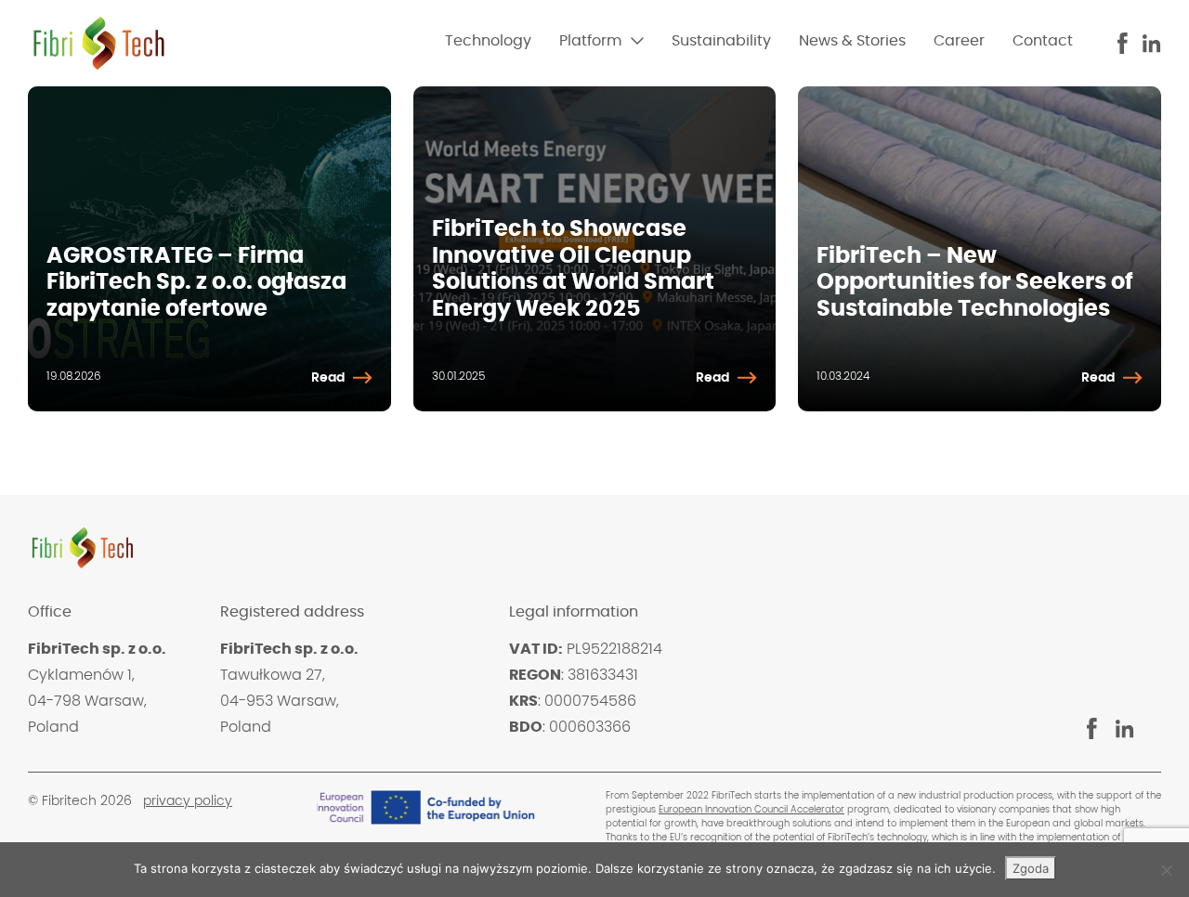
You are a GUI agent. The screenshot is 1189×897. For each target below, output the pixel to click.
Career (959, 40)
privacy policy (187, 801)
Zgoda (1031, 868)
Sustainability (721, 40)
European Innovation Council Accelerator (751, 809)
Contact (1043, 40)
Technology (488, 40)
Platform (590, 40)
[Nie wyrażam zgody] (1165, 870)
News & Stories (852, 40)
